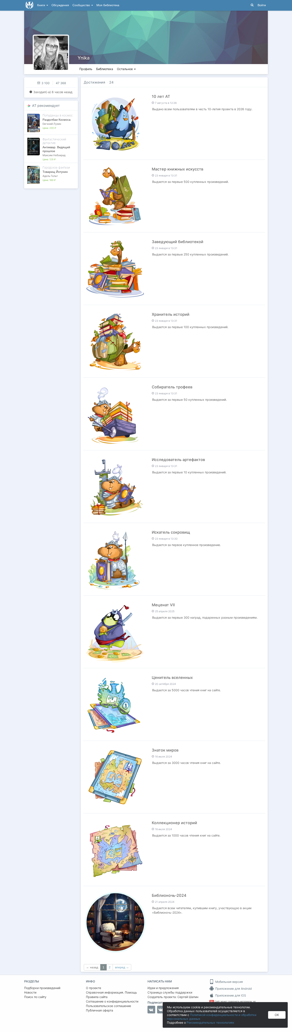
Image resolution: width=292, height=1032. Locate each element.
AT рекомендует (46, 105)
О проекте (93, 988)
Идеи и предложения (163, 988)
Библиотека (104, 69)
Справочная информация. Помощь (111, 992)
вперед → (122, 967)
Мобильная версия (228, 982)
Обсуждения (60, 5)
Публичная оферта (99, 1010)
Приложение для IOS (230, 995)
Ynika (84, 58)
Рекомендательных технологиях (210, 1022)
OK (277, 1015)
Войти (262, 5)
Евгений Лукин (52, 123)
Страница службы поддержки (169, 992)
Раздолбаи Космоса (57, 119)
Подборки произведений (42, 988)
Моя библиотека (107, 5)
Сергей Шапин (187, 997)
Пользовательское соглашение (108, 1006)
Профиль (85, 69)
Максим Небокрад (54, 155)
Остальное (125, 69)
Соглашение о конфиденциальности (112, 1001)
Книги (41, 5)
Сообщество (81, 5)
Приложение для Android (233, 988)
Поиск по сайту (35, 997)
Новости (30, 992)
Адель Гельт (50, 176)
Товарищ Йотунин (55, 171)
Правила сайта (97, 997)
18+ (212, 1001)
